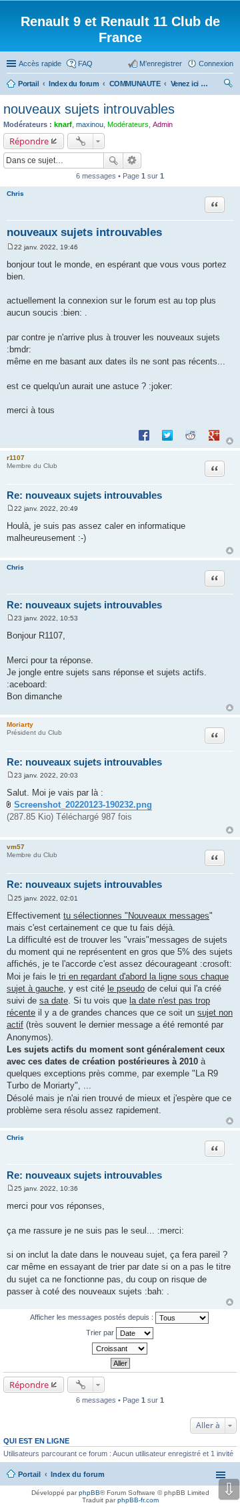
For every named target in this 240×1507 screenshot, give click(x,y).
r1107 (16, 457)
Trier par (101, 1332)
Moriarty (20, 724)
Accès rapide (40, 64)
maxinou (89, 124)
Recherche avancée (132, 160)
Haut (229, 441)
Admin (163, 124)
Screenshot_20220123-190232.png (83, 805)
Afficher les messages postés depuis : (92, 1317)
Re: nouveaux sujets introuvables (84, 495)
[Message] (10, 247)
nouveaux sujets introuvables (89, 109)
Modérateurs (128, 124)
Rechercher (113, 160)
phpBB (89, 1492)
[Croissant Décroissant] (120, 1349)
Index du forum (78, 1474)
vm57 (16, 846)
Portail (28, 84)
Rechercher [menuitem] (228, 85)
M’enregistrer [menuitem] (160, 64)
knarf (63, 124)
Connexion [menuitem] (216, 64)
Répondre (29, 141)
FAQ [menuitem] (85, 64)
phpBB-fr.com (138, 1500)
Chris (15, 193)
